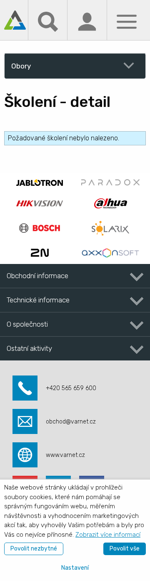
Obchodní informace (37, 275)
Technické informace (38, 300)
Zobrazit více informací (107, 534)
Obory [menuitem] (21, 66)
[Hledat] (48, 21)
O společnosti (27, 324)
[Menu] (127, 21)
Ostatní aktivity (29, 348)
